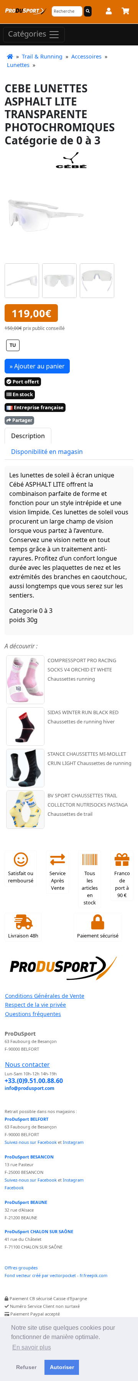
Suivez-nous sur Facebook (31, 1142)
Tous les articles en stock (90, 888)
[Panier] (125, 12)
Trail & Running (42, 56)
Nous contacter (27, 1064)
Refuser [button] (26, 1367)
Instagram (73, 1142)
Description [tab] (28, 436)
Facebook (14, 1187)
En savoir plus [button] (31, 1347)
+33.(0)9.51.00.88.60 (34, 1080)
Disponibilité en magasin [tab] (47, 451)
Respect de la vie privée (35, 1004)
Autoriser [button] (62, 1367)
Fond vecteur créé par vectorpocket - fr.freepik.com (56, 1275)
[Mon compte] (109, 12)
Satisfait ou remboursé (20, 877)
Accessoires (86, 56)
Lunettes (18, 65)
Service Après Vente (57, 880)
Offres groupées (21, 1268)
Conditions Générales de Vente (44, 995)
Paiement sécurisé (97, 935)
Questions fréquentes (33, 1014)
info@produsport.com (29, 1088)
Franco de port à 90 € (122, 884)
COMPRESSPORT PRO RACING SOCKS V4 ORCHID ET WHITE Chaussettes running (82, 669)
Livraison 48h (23, 935)
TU (13, 344)
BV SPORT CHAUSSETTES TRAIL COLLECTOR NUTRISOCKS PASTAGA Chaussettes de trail (88, 804)
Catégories (28, 33)
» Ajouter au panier (37, 366)
